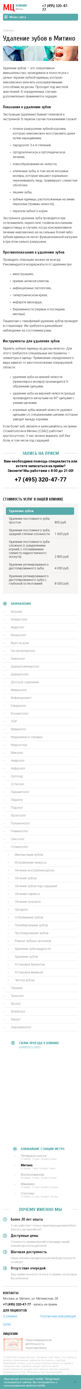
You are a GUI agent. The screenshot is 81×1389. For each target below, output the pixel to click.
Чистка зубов (24, 980)
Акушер (16, 611)
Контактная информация (58, 1316)
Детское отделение (25, 682)
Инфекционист (21, 698)
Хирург (16, 1019)
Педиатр (17, 800)
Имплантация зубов (29, 855)
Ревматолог (20, 831)
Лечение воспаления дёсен (34, 870)
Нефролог (18, 768)
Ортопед (17, 776)
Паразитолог (20, 792)
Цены (7, 1324)
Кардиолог (19, 706)
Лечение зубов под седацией (36, 886)
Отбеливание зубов (29, 917)
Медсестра (19, 745)
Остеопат (17, 784)
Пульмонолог (20, 823)
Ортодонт (21, 909)
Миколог (17, 753)
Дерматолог (20, 674)
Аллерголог (19, 619)
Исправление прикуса (30, 862)
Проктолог (18, 815)
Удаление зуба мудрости (33, 949)
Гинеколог (18, 658)
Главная (8, 30)
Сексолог (18, 839)
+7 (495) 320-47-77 (55, 8)
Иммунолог (19, 690)
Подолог (17, 807)
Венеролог (19, 635)
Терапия (16, 988)
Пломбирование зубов (31, 925)
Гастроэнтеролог (23, 651)
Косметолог (20, 713)
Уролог (16, 1004)
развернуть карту (29, 1046)
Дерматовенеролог (25, 666)
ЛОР (14, 721)
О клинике (10, 1316)
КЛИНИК (15, 8)
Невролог (18, 760)
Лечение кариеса (27, 894)
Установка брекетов (30, 964)
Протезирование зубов (31, 933)
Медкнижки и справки (26, 737)
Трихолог (17, 996)
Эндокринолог (21, 1027)
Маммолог (18, 729)
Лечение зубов (26, 878)
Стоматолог (19, 847)
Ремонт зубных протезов (33, 941)
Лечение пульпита (27, 902)
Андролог (18, 627)
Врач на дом (20, 643)
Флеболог (18, 1011)
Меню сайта (17, 17)
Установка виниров (29, 972)
